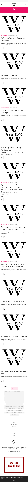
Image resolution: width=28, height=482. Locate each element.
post (7, 404)
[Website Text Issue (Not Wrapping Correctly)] (14, 97)
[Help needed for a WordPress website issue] (14, 358)
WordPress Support (5, 35)
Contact (14, 435)
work (12, 414)
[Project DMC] (14, 4)
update (18, 408)
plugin (17, 402)
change (6, 393)
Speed (14, 433)
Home (14, 422)
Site (19, 406)
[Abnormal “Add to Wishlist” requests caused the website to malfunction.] (14, 251)
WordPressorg (21, 412)
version (8, 410)
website (12, 410)
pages (10, 402)
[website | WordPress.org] (14, 62)
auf (22, 391)
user (22, 408)
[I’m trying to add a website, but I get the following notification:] (14, 213)
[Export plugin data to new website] (14, 288)
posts (11, 404)
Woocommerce (19, 410)
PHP (13, 402)
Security (14, 431)
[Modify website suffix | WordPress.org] (14, 323)
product (20, 404)
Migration (14, 428)
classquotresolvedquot (14, 393)
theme (6, 408)
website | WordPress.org (9, 75)
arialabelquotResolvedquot (14, 391)
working (16, 414)
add (6, 391)
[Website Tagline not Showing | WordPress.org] (14, 134)
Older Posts (4, 386)
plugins (21, 402)
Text (22, 406)
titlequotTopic (12, 408)
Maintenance (14, 426)
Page (6, 402)
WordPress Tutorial (14, 424)
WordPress (7, 412)
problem (15, 404)
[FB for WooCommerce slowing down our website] (14, 25)
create (22, 393)
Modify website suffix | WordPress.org (14, 336)
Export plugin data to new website (12, 301)
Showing (15, 406)
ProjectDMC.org (8, 406)
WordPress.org (13, 412)
